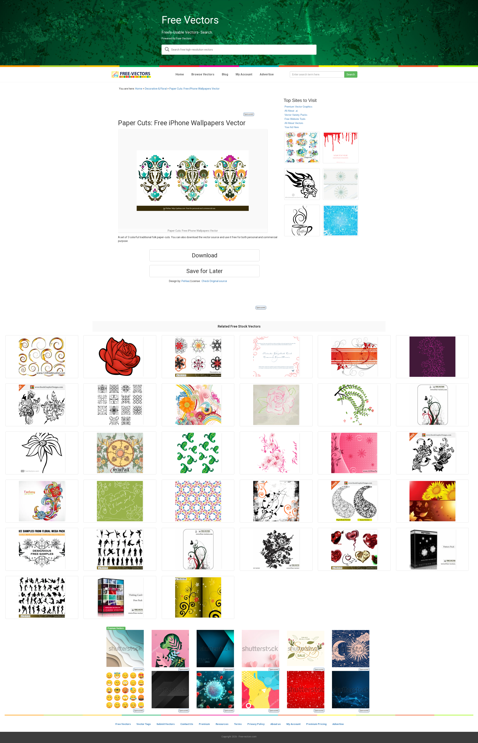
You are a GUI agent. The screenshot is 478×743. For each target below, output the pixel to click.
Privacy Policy (256, 724)
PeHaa (185, 281)
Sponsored (248, 114)
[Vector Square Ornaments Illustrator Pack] (119, 404)
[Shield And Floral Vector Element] (119, 453)
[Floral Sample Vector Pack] (41, 549)
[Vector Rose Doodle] (276, 404)
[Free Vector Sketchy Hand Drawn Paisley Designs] (354, 501)
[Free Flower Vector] (276, 549)
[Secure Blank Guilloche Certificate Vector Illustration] (340, 184)
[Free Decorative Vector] (198, 356)
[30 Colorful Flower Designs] (302, 147)
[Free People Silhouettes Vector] (41, 597)
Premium (204, 724)
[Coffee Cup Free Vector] (302, 220)
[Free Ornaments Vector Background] (432, 404)
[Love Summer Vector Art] (119, 501)
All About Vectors (294, 123)
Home (138, 88)
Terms (238, 724)
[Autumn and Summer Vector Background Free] (432, 501)
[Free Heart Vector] (354, 549)
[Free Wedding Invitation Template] (276, 356)
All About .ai (291, 110)
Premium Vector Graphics (298, 106)
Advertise (338, 724)
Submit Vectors (165, 724)
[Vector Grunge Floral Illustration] (276, 501)
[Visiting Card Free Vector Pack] (119, 597)
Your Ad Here (292, 127)
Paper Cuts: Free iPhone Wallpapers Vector (194, 88)
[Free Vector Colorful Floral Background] (41, 501)
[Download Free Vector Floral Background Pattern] (198, 501)
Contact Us (186, 724)
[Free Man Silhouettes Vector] (119, 549)
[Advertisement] (186, 103)
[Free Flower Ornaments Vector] (198, 597)
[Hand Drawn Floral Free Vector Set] (41, 404)
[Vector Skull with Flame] (302, 184)
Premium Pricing (316, 724)
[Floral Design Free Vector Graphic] (354, 356)
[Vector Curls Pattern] (432, 356)
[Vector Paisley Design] (198, 453)
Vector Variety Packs (296, 114)
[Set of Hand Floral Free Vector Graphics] (432, 453)
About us (275, 724)
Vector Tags (143, 724)
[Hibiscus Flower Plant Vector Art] (354, 404)
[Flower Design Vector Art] (41, 453)
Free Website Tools (295, 119)
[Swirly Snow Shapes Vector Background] (340, 220)
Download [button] (204, 255)
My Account (293, 724)
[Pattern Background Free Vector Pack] (432, 549)
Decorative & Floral (156, 88)
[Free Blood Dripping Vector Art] (340, 147)
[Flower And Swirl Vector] (198, 404)
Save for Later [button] (204, 271)
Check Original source (214, 281)
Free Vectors (123, 724)
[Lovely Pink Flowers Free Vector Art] (276, 453)
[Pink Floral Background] (354, 453)
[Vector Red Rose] (119, 356)
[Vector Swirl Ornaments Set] (41, 356)
